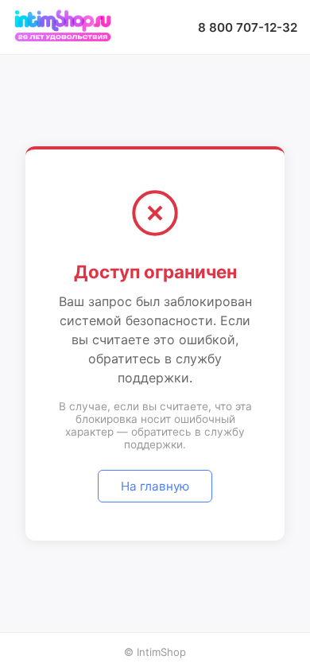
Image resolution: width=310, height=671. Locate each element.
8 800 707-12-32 (247, 27)
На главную (155, 486)
